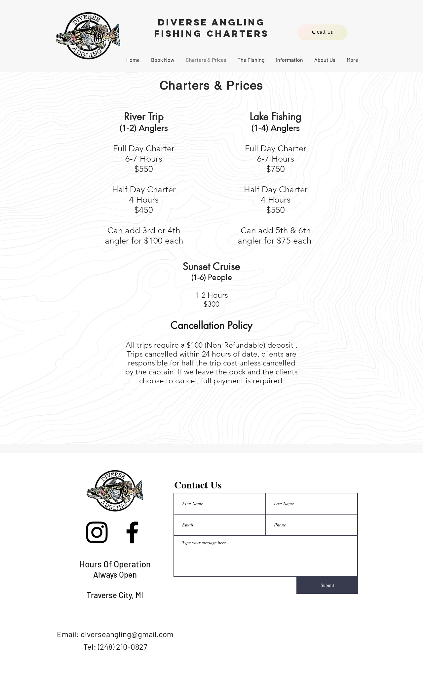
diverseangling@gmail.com (127, 634)
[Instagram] (96, 532)
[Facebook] (132, 532)
